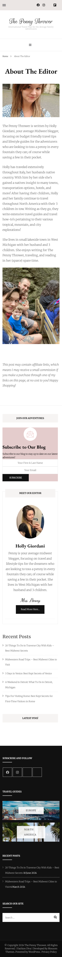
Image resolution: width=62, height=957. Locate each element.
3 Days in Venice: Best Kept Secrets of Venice (28, 673)
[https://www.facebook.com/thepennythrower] (7, 772)
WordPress (34, 951)
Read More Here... (30, 609)
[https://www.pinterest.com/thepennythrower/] (27, 772)
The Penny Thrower (31, 21)
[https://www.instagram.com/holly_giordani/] (17, 772)
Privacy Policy (49, 951)
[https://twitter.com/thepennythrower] (37, 772)
